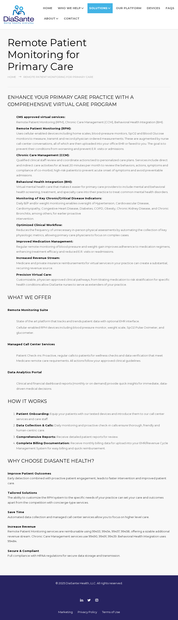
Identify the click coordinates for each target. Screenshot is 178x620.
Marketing (65, 612)
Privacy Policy (87, 612)
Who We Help (69, 8)
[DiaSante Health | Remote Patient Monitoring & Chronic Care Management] (20, 13)
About (49, 18)
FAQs (170, 8)
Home (12, 77)
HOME (47, 8)
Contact (71, 18)
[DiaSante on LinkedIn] (81, 600)
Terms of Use (111, 612)
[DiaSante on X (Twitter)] (89, 600)
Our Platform (128, 8)
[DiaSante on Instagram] (96, 600)
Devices (153, 8)
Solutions (98, 8)
